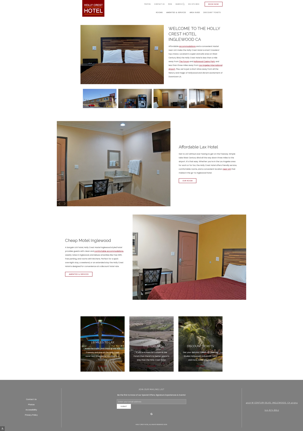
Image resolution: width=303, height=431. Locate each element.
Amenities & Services (176, 12)
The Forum (184, 61)
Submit (124, 408)
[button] (99, 98)
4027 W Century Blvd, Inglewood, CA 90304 (272, 404)
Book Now (213, 4)
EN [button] (171, 4)
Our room (188, 181)
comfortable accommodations (108, 251)
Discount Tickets (212, 12)
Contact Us (159, 4)
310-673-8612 (193, 4)
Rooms (159, 12)
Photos (147, 4)
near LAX (227, 169)
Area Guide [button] (195, 12)
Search (179, 4)
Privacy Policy (31, 415)
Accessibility (31, 410)
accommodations (187, 46)
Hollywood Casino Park (204, 61)
